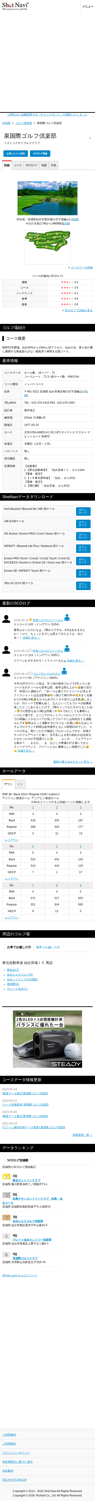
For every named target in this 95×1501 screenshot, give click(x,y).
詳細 (7, 165)
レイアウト (12, 840)
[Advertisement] (47, 62)
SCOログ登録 (40, 153)
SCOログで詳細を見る (79, 310)
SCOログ (31, 165)
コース (18, 165)
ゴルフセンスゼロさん (46, 673)
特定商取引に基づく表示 (17, 1461)
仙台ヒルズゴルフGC (20, 974)
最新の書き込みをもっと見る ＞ (73, 761)
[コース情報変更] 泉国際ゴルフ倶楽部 (25, 1104)
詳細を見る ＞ (31, 637)
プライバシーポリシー (16, 1452)
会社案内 (7, 1470)
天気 (53, 165)
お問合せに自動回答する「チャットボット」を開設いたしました (47, 114)
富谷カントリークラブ (26, 1180)
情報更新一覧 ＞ (83, 1135)
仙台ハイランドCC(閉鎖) (22, 979)
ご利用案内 (9, 1434)
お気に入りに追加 (15, 153)
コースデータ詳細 (82, 267)
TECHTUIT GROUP (14, 1480)
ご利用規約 (9, 1443)
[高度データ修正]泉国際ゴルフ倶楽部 (25, 1093)
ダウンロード (83, 511)
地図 (44, 165)
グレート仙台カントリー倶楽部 (32, 1239)
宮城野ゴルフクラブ (25, 1258)
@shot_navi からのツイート (19, 1275)
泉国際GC (13, 984)
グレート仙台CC (17, 989)
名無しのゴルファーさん (48, 620)
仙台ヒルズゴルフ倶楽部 (28, 1221)
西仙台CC (13, 969)
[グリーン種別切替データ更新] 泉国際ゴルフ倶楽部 (33, 1127)
